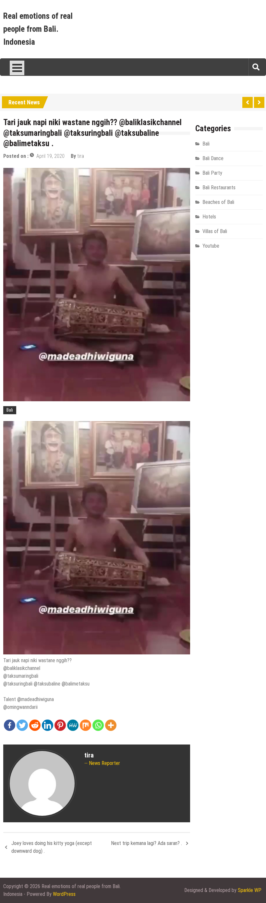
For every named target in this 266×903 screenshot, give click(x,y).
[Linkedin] (47, 725)
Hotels (209, 217)
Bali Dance (213, 158)
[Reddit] (35, 725)
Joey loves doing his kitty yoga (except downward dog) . (51, 847)
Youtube (210, 246)
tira (80, 156)
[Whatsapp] (98, 725)
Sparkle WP (249, 890)
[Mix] (85, 725)
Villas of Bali (214, 231)
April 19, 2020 (50, 156)
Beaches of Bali (218, 202)
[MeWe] (73, 725)
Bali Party (212, 173)
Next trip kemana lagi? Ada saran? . (146, 843)
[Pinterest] (60, 725)
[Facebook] (9, 725)
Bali (9, 410)
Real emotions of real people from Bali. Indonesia (38, 29)
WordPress (64, 894)
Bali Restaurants (219, 187)
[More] (110, 725)
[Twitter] (22, 725)
